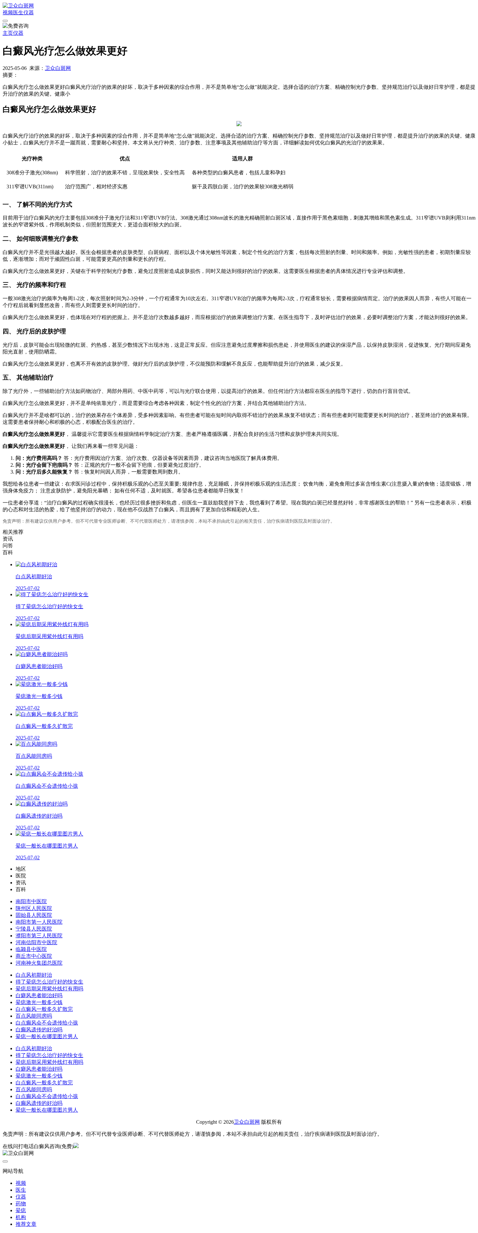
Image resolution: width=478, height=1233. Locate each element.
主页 (8, 33)
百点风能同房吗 (34, 1016)
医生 (18, 12)
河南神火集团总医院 (39, 963)
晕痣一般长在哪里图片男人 (47, 1036)
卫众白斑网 (58, 68)
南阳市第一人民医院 (39, 922)
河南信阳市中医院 (36, 942)
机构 (21, 1217)
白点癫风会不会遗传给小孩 (47, 1022)
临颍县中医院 (31, 949)
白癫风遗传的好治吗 (39, 1029)
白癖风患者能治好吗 (39, 995)
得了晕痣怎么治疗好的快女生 (49, 982)
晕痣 (21, 1210)
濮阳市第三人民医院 (39, 935)
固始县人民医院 (34, 915)
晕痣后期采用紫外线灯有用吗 (49, 988)
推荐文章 (26, 1224)
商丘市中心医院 (34, 956)
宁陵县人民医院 (34, 928)
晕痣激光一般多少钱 (39, 1002)
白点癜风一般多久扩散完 (44, 1009)
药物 (21, 1203)
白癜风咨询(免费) (53, 1146)
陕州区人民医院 (34, 908)
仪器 (28, 12)
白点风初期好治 (34, 975)
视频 (8, 12)
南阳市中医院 (31, 901)
